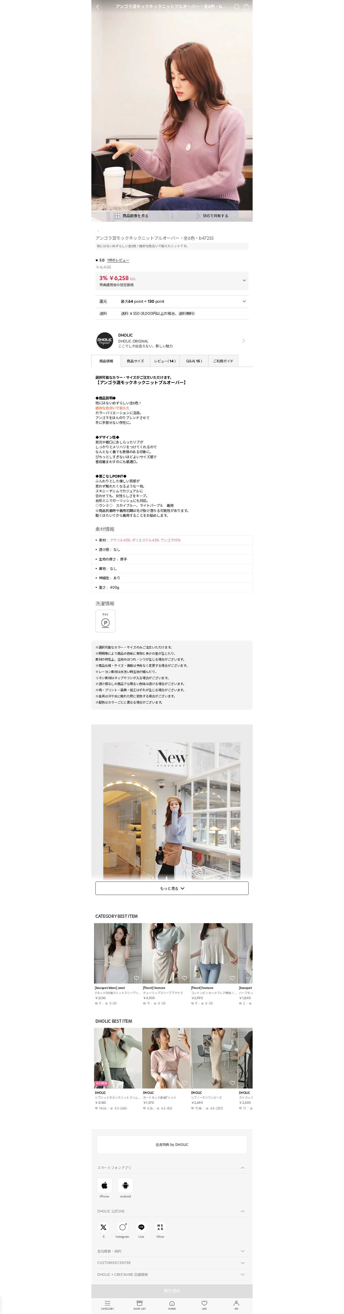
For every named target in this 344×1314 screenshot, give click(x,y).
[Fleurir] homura (154, 988)
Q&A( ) (194, 361)
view (242, 340)
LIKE (204, 1309)
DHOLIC (100, 1093)
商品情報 (106, 361)
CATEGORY (107, 1309)
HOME (172, 1309)
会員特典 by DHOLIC (172, 1144)
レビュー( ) (164, 361)
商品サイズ (135, 361)
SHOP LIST (140, 1309)
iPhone (104, 1196)
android (125, 1196)
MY (236, 1309)
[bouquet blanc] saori (110, 988)
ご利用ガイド (223, 361)
